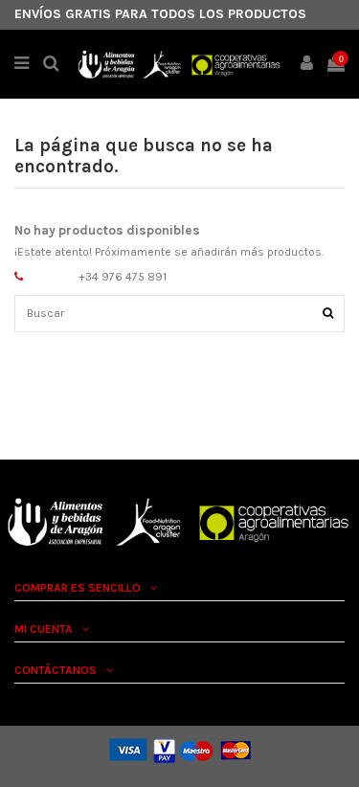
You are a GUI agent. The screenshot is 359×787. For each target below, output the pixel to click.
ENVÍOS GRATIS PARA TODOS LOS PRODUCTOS (160, 14)
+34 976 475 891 (123, 276)
